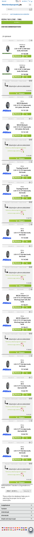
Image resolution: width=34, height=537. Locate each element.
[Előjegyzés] (27, 56)
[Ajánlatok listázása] (30, 9)
